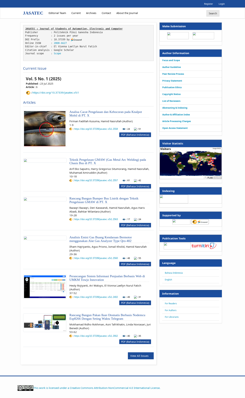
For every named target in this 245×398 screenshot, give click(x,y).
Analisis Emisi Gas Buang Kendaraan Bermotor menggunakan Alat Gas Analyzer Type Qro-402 (100, 239)
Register (208, 3)
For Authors (170, 310)
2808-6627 (60, 43)
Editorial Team (57, 13)
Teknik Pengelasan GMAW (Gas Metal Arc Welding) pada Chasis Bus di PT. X (107, 161)
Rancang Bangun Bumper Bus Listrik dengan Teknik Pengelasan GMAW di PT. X (103, 200)
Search (213, 13)
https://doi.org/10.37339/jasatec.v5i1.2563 (96, 219)
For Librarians (172, 316)
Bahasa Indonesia (174, 272)
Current (76, 13)
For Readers (171, 303)
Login (222, 3)
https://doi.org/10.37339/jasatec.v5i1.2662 (96, 336)
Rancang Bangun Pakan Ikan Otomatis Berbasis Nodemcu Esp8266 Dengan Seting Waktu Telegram (107, 316)
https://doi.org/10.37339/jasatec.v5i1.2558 (96, 129)
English (168, 279)
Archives (91, 13)
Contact (106, 13)
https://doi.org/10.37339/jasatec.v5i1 (55, 92)
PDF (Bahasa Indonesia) (135, 134)
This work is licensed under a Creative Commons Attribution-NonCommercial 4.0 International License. (96, 387)
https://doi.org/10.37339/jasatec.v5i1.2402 (96, 297)
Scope (57, 53)
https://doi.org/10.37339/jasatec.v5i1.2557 (96, 180)
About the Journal (127, 13)
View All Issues (139, 356)
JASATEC (33, 13)
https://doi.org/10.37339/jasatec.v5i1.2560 (96, 258)
